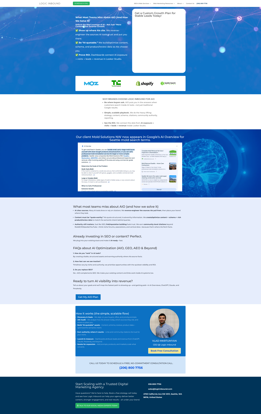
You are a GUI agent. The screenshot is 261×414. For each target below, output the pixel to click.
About (179, 3)
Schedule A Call (81, 3)
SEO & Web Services (141, 3)
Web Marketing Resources (163, 3)
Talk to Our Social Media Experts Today (98, 406)
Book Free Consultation (164, 350)
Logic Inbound (49, 3)
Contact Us (190, 3)
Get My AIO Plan (88, 296)
